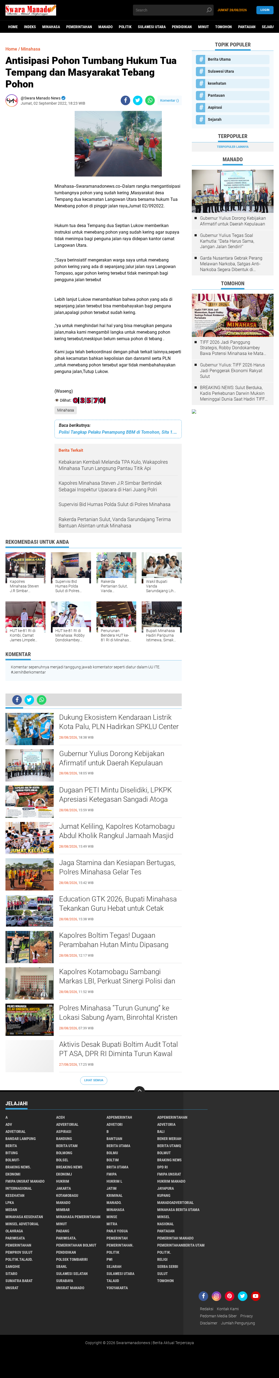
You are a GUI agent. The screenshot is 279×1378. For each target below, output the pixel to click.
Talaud (113, 1281)
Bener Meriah (169, 1138)
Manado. (114, 1202)
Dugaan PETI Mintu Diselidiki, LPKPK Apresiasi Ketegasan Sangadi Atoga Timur (115, 799)
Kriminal (115, 1195)
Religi (162, 1259)
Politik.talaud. (19, 1259)
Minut (203, 27)
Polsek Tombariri (72, 1259)
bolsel (62, 1160)
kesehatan (217, 83)
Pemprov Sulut (19, 1252)
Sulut (162, 1273)
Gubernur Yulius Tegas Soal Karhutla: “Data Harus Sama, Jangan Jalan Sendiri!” (227, 241)
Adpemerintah (119, 1117)
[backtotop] (139, 1091)
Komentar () (169, 100)
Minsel (163, 1217)
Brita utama (117, 1167)
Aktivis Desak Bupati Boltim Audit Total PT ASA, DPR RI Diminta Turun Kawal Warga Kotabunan (118, 1053)
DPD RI (162, 1167)
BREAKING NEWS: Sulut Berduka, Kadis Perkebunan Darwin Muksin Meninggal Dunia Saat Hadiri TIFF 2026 (232, 393)
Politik (125, 27)
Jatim (112, 1188)
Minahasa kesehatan (24, 1217)
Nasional (165, 1224)
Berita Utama (219, 59)
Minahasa (51, 27)
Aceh (60, 1117)
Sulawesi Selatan (72, 1273)
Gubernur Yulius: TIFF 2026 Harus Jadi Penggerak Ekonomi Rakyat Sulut (232, 370)
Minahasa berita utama (178, 1209)
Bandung (64, 1138)
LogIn (264, 10)
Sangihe (12, 1266)
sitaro (11, 1273)
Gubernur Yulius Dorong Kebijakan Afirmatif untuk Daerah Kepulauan (111, 758)
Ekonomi (12, 1174)
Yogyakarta (117, 1288)
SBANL (61, 1266)
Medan (11, 1209)
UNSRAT (12, 1288)
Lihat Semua (93, 1080)
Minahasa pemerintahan (78, 1217)
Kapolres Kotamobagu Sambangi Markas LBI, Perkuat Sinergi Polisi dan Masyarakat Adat (117, 981)
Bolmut (164, 1153)
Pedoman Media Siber (218, 1316)
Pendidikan (182, 27)
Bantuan (114, 1138)
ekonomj (64, 1174)
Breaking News (69, 1167)
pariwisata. (66, 1238)
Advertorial (67, 1124)
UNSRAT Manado (70, 1288)
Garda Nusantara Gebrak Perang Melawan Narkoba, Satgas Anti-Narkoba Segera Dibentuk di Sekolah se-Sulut (231, 263)
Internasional (18, 1188)
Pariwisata (15, 1238)
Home (13, 27)
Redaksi (206, 1309)
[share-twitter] (137, 100)
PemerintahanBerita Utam (181, 1245)
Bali (161, 1131)
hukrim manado (171, 1181)
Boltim (113, 1160)
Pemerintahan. (120, 1245)
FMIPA (112, 1174)
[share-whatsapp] (150, 100)
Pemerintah (117, 1238)
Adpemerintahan (172, 1117)
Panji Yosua (117, 1231)
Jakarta (63, 1188)
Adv (8, 1124)
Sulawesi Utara (152, 27)
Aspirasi (215, 107)
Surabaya (64, 1281)
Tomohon (223, 27)
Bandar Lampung (20, 1138)
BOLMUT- (12, 1160)
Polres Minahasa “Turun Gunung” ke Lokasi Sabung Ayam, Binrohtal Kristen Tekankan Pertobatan (118, 1017)
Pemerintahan (79, 27)
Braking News (169, 1160)
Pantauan (247, 27)
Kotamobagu (67, 1195)
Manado (105, 27)
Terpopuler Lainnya (232, 147)
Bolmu (112, 1153)
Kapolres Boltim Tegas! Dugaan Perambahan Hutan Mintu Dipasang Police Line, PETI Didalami (113, 944)
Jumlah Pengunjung (238, 1323)
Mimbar (63, 1209)
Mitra (112, 1224)
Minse (112, 1217)
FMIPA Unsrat (169, 1174)
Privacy (246, 1316)
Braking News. (18, 1167)
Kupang (163, 1195)
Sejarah (215, 119)
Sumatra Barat (19, 1281)
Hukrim (62, 1181)
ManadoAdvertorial (175, 1202)
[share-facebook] (125, 100)
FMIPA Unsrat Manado (24, 1181)
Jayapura (165, 1188)
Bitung (11, 1153)
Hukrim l (114, 1181)
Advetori (115, 1124)
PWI (110, 1259)
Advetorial (15, 1131)
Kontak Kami (228, 1309)
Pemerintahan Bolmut (76, 1245)
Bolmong (64, 1153)
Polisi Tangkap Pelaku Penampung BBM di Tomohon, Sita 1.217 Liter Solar (118, 432)
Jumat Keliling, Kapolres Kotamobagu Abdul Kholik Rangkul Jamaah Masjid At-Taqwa (117, 835)
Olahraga (14, 1231)
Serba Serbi (167, 1266)
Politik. (164, 1252)
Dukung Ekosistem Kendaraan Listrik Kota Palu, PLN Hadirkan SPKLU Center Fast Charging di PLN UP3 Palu (119, 726)
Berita (11, 1146)
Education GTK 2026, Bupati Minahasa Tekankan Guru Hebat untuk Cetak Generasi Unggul (118, 908)
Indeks (30, 27)
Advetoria (166, 1124)
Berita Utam (67, 1146)
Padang (62, 1231)
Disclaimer (208, 1323)
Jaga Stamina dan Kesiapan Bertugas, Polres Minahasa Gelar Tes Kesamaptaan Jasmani (117, 872)
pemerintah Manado (175, 1238)
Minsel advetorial (22, 1224)
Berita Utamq (169, 1146)
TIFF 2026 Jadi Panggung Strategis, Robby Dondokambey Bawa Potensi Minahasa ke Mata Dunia (231, 348)
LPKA (9, 1202)
